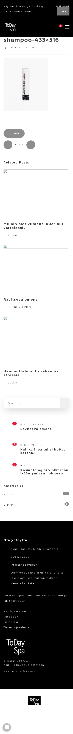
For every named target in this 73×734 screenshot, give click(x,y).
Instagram (11, 621)
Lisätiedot (62, 6)
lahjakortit (11, 600)
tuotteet (57, 595)
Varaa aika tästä (22, 583)
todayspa (14, 47)
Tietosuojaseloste (17, 627)
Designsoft (29, 671)
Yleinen (25, 306)
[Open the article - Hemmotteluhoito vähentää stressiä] (20, 342)
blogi (12, 235)
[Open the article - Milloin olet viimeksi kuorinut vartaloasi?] (20, 194)
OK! (63, 11)
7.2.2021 (28, 47)
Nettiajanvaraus (15, 611)
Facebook (11, 616)
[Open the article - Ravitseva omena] (20, 270)
